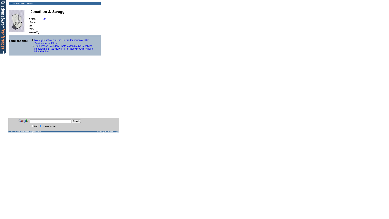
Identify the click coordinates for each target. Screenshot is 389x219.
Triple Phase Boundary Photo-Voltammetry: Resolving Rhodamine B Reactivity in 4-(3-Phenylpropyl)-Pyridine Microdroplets (63, 49)
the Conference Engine (112, 131)
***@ (43, 19)
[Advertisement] (111, 14)
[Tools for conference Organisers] (3, 26)
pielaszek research (23, 131)
